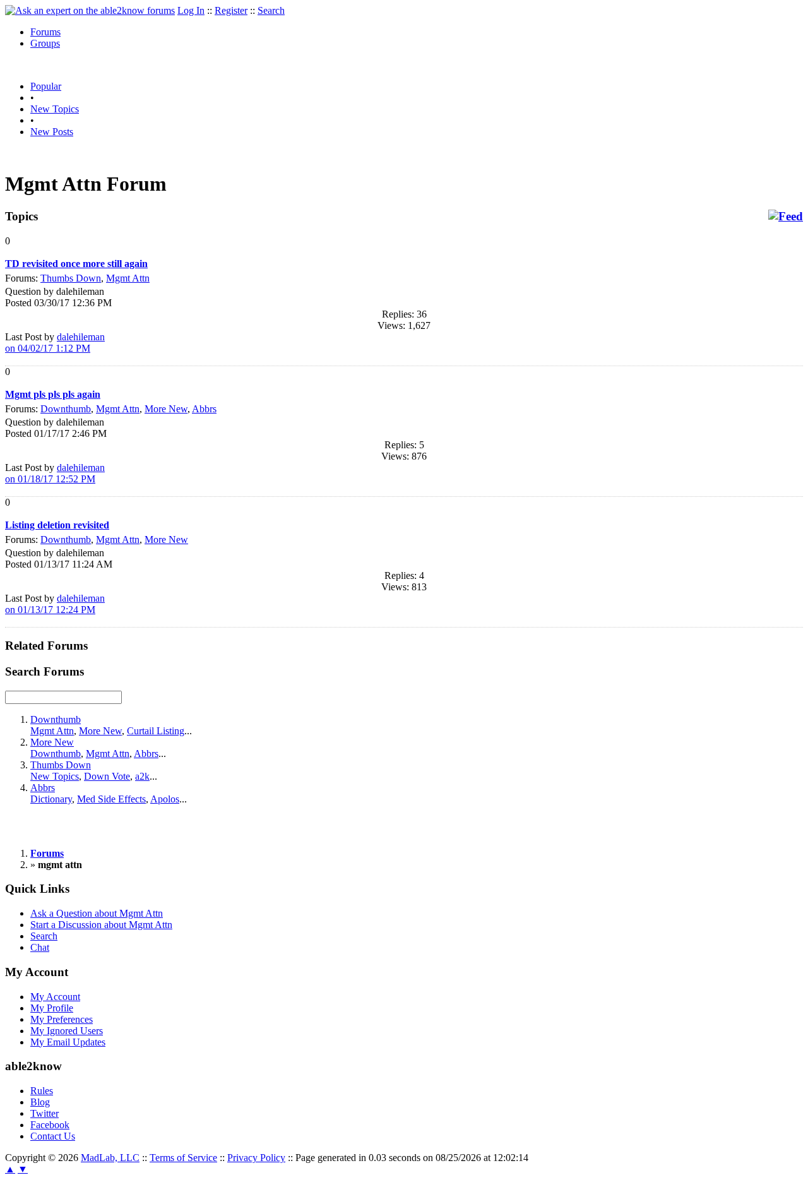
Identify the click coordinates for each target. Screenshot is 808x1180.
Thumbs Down (70, 278)
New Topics (54, 109)
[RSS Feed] (785, 216)
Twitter (44, 1113)
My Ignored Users (66, 1030)
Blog (40, 1102)
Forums (45, 32)
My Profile (51, 1008)
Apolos (164, 799)
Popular (45, 86)
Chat (39, 947)
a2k (142, 776)
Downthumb (65, 408)
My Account (55, 996)
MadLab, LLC (110, 1157)
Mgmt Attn (128, 278)
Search (271, 10)
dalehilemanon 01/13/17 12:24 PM (55, 604)
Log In (191, 10)
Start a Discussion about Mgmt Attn (101, 924)
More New (166, 408)
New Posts (51, 131)
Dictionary (51, 799)
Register (231, 10)
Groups (45, 43)
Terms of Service (183, 1157)
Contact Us (52, 1136)
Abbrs (204, 408)
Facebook (49, 1124)
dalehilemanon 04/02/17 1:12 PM (55, 342)
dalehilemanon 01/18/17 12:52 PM (55, 473)
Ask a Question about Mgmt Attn (96, 913)
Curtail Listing (155, 730)
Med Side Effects (111, 799)
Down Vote (107, 776)
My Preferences (61, 1019)
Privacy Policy (256, 1157)
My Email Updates (67, 1042)
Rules (41, 1090)
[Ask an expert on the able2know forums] (90, 10)
